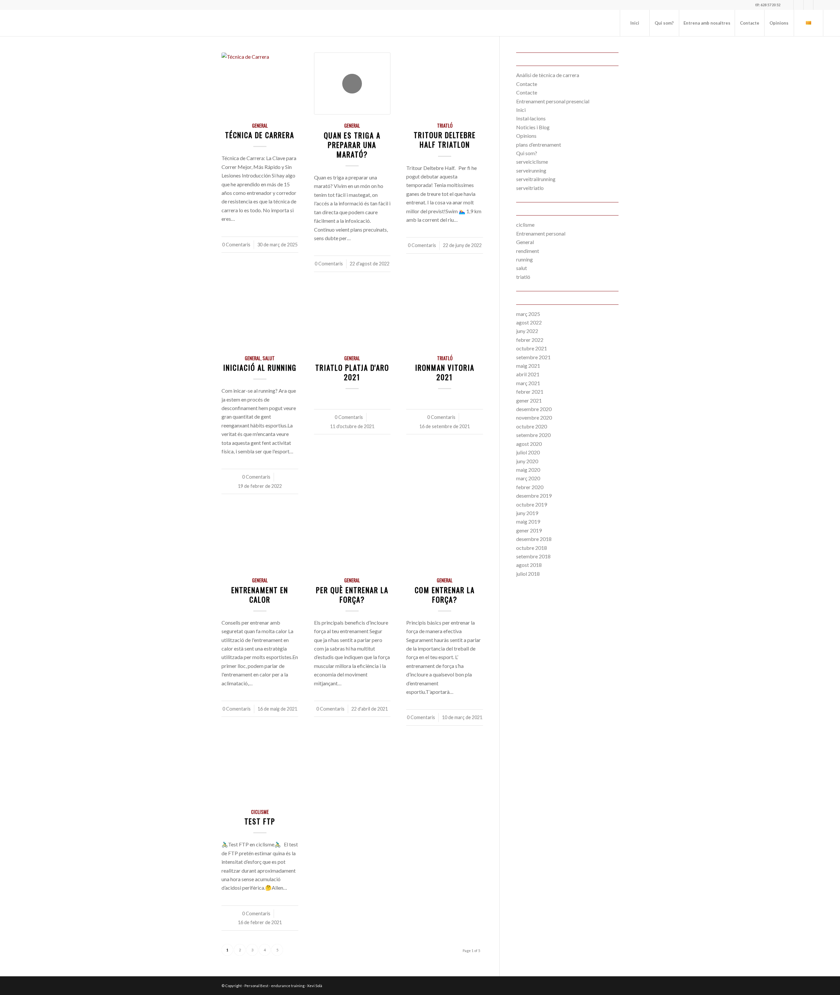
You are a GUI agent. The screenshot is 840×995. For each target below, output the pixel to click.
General (260, 125)
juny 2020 (527, 461)
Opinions (526, 136)
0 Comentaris (236, 244)
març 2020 (528, 478)
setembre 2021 (533, 357)
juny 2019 (527, 513)
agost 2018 (529, 565)
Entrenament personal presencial (552, 101)
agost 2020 (529, 444)
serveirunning (531, 170)
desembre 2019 (534, 495)
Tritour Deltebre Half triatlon (445, 139)
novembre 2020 (534, 417)
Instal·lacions (531, 118)
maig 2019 (528, 521)
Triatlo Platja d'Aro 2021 (352, 372)
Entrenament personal (540, 233)
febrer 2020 (529, 487)
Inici (521, 110)
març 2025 (528, 314)
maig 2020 (528, 469)
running (524, 259)
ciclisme (260, 811)
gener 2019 (529, 530)
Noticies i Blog (533, 127)
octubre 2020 (531, 426)
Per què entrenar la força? (352, 594)
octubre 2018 (531, 548)
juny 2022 (527, 331)
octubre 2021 (531, 348)
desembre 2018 (534, 539)
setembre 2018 (533, 556)
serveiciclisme (532, 161)
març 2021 (528, 383)
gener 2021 (529, 400)
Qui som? (526, 153)
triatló (444, 125)
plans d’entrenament (538, 144)
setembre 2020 (533, 435)
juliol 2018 (528, 573)
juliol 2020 (528, 452)
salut (268, 358)
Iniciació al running (260, 367)
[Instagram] (788, 5)
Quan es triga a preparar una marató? (352, 144)
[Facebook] (808, 5)
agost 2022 (529, 322)
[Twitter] (798, 5)
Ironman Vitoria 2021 (444, 372)
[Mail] (818, 5)
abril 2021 (527, 374)
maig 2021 (528, 366)
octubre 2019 (531, 504)
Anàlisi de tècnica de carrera (547, 75)
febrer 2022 (529, 340)
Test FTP (259, 821)
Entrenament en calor (259, 594)
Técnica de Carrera (259, 134)
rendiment (527, 251)
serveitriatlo (530, 188)
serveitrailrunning (536, 179)
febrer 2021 (529, 391)
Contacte (526, 84)
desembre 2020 (534, 409)
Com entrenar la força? (445, 594)
